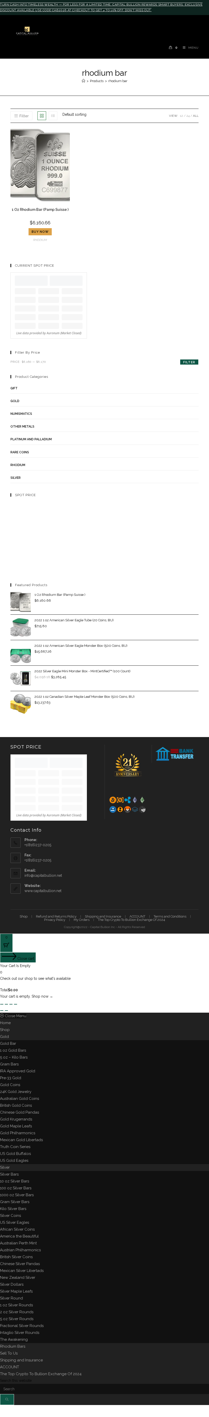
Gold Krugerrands (16, 1119)
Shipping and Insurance (103, 916)
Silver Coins (10, 1215)
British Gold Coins (16, 1105)
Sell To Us (9, 1353)
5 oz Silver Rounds (16, 1319)
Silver (5, 1167)
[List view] (53, 115)
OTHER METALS (22, 426)
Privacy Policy (54, 920)
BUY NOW (40, 232)
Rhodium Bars (12, 1346)
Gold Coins (10, 1085)
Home (5, 1023)
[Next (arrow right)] (6, 1010)
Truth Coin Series (15, 1146)
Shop (24, 916)
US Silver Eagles (14, 1222)
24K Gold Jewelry (15, 1091)
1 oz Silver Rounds (16, 1305)
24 (188, 116)
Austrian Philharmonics (20, 1250)
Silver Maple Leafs (16, 1291)
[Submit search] (7, 1399)
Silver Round (11, 1298)
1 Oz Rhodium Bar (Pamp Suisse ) (40, 210)
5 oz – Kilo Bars (14, 1057)
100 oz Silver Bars (15, 1188)
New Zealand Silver (17, 1277)
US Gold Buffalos (15, 1153)
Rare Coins (19, 452)
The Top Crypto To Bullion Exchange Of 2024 (131, 920)
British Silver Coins (16, 1257)
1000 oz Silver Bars (17, 1195)
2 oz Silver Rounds (16, 1312)
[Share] (11, 1004)
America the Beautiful (19, 1236)
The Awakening (14, 1339)
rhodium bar (117, 81)
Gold (4, 1036)
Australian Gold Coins (19, 1098)
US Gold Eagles (14, 1160)
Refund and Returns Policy (56, 916)
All (196, 116)
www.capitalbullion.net (42, 891)
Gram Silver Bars (14, 1202)
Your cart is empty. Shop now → (26, 996)
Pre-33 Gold (10, 1078)
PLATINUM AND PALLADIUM (31, 439)
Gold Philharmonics (17, 1133)
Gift (14, 388)
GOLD (14, 401)
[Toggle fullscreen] (6, 1004)
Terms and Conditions (170, 916)
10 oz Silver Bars (14, 1181)
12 (181, 116)
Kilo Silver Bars (13, 1208)
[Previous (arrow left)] (2, 1010)
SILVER (15, 478)
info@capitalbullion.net (43, 875)
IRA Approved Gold (17, 1071)
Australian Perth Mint (18, 1243)
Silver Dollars (11, 1284)
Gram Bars (9, 1064)
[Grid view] (41, 115)
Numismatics (21, 414)
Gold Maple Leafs (16, 1126)
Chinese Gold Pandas (19, 1112)
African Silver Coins (17, 1229)
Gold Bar (8, 1043)
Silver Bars (9, 1174)
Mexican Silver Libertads (22, 1270)
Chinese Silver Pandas (20, 1263)
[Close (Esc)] (15, 1004)
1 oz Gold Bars (13, 1050)
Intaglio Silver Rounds (19, 1332)
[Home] (83, 81)
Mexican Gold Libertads (21, 1140)
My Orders (81, 920)
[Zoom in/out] (2, 1004)
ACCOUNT (137, 916)
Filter (189, 362)
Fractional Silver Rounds (22, 1325)
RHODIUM (40, 240)
